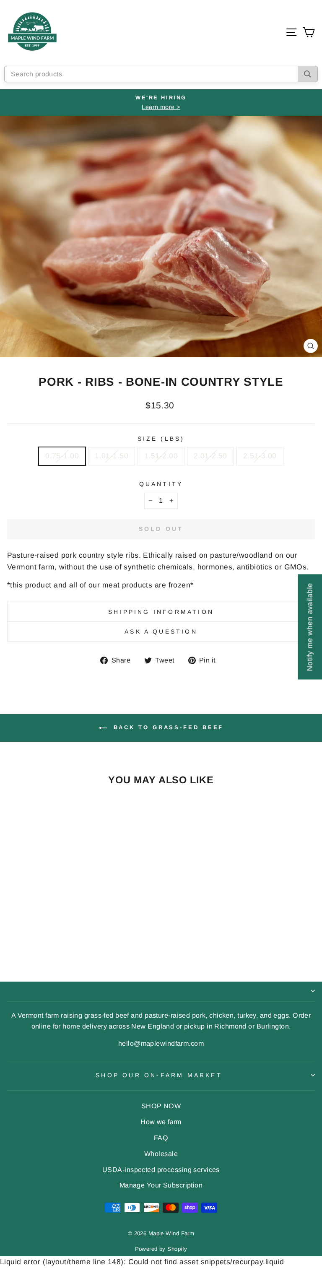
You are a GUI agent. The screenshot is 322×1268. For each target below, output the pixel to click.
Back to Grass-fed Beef (167, 728)
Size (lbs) (161, 438)
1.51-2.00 (161, 456)
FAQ (161, 1137)
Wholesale (161, 1153)
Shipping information (161, 611)
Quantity (161, 484)
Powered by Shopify (161, 1249)
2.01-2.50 (210, 456)
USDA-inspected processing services (161, 1169)
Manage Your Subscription (161, 1185)
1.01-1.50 (111, 456)
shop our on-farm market (159, 1075)
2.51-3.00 (260, 456)
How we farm (161, 1121)
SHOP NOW (161, 1106)
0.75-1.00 (62, 456)
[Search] (307, 74)
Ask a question (161, 631)
